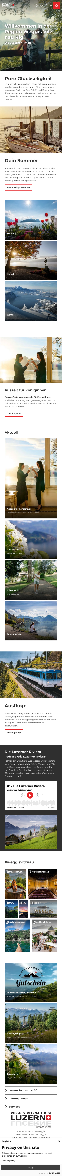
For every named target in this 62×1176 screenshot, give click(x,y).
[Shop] (56, 5)
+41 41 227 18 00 (20, 1137)
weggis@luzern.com (39, 1137)
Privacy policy (8, 1160)
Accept (30, 1167)
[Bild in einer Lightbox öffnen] (31, 832)
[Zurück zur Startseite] (8, 5)
